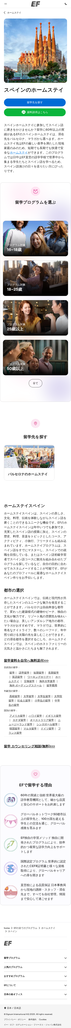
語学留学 (24, 672)
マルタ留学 (30, 728)
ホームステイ (14, 12)
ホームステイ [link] (48, 928)
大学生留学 (44, 696)
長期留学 (53, 672)
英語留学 (17, 677)
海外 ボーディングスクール (25, 685)
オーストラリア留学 (42, 720)
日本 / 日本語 (14, 1008)
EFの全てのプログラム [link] (25, 928)
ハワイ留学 (35, 715)
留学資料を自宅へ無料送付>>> (26, 660)
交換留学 (29, 681)
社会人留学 (24, 700)
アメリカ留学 (17, 715)
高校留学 (14, 696)
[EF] (35, 4)
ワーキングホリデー (39, 677)
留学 (12, 672)
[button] (5, 4)
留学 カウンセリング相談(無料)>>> (29, 746)
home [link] (7, 928)
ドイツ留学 (47, 728)
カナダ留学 (19, 720)
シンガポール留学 (47, 724)
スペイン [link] (12, 931)
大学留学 (28, 696)
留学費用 (52, 685)
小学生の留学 (43, 700)
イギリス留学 (53, 715)
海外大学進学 (47, 681)
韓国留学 (14, 728)
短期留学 (39, 672)
